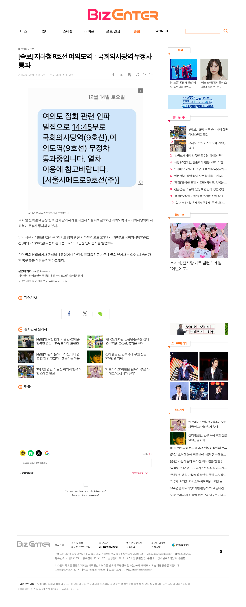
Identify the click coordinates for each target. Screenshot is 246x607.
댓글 (129, 75)
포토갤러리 (181, 343)
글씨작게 (142, 75)
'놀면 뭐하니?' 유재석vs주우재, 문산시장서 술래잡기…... (201, 202)
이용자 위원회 (158, 543)
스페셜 (67, 31)
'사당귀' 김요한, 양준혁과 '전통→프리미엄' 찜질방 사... (201, 162)
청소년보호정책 (134, 543)
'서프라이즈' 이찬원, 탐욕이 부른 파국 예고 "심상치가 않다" (127, 371)
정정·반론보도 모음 (80, 546)
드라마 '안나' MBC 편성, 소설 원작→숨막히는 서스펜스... (201, 169)
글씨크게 (149, 75)
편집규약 (155, 546)
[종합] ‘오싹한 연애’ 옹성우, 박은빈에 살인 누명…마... (201, 195)
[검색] (226, 31)
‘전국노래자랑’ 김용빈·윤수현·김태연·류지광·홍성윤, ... (201, 155)
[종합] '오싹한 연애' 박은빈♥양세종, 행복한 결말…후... (201, 182)
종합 (137, 31)
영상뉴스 (179, 214)
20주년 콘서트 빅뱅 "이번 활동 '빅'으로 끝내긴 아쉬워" (199, 488)
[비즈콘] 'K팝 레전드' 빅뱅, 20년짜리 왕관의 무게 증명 (199, 447)
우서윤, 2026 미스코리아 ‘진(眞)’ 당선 (207, 145)
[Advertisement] (197, 299)
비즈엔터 (22, 49)
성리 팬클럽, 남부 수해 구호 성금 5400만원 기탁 (125, 356)
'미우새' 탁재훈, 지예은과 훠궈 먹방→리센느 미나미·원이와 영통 (199, 481)
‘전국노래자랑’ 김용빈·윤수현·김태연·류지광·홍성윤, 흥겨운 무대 (127, 341)
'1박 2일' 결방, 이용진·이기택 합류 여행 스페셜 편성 (58, 371)
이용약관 (103, 543)
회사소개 (59, 545)
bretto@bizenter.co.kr (41, 271)
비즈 (23, 31)
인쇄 (136, 75)
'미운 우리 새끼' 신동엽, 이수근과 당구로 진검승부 (199, 494)
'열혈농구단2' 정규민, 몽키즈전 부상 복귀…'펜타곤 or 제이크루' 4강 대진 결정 (199, 468)
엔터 (45, 31)
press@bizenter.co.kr (56, 281)
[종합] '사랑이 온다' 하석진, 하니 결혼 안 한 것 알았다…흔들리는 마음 (58, 356)
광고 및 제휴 (77, 543)
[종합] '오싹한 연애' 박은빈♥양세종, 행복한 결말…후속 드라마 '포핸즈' (58, 341)
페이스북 (115, 75)
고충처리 (130, 546)
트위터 (122, 75)
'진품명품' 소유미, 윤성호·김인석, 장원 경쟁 (199, 189)
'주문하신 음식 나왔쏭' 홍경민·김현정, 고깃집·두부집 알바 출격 (199, 474)
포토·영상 (113, 31)
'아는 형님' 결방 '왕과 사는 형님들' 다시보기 (199, 175)
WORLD (161, 31)
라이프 (89, 31)
